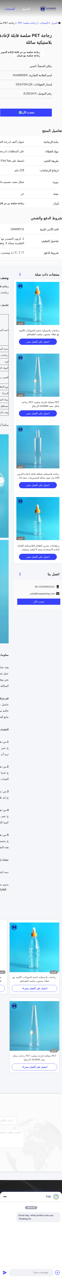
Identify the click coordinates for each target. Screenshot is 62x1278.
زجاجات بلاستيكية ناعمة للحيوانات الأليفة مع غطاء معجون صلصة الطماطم (34, 979)
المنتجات (9, 9)
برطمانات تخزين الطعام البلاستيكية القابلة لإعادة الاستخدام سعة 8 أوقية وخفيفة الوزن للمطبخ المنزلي (38, 549)
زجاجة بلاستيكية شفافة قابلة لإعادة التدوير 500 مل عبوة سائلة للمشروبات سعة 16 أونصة (38, 478)
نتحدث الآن (28, 112)
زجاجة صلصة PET (27, 23)
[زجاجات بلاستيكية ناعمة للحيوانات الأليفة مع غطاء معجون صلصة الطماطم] (34, 947)
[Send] (5, 1272)
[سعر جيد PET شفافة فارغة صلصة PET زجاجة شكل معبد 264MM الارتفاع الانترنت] (37, 375)
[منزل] (48, 8)
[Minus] (5, 1197)
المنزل (26, 9)
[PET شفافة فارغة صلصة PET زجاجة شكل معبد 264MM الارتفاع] (34, 1026)
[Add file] (57, 1272)
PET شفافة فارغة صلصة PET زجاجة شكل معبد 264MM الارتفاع (34, 1057)
